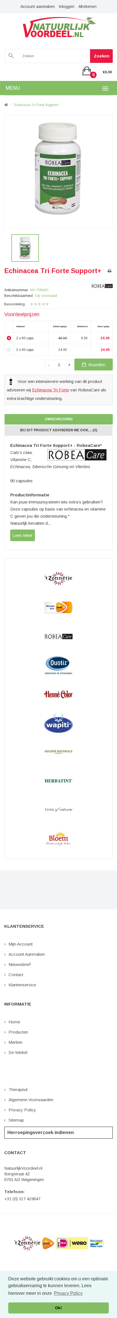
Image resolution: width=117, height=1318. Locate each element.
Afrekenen (87, 6)
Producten (18, 1032)
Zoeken (101, 55)
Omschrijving (59, 419)
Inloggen (66, 6)
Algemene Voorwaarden (31, 1099)
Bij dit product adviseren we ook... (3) (58, 430)
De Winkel (18, 1052)
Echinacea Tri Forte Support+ (36, 105)
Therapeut (18, 1089)
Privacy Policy (22, 1109)
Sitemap (16, 1120)
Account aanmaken (37, 6)
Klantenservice (22, 984)
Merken (15, 1042)
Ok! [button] (58, 1308)
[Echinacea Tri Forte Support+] (25, 248)
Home (14, 1021)
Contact (16, 974)
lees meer (22, 535)
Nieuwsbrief (20, 964)
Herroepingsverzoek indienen (40, 1132)
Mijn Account (21, 944)
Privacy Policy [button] (68, 1293)
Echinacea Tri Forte (50, 389)
